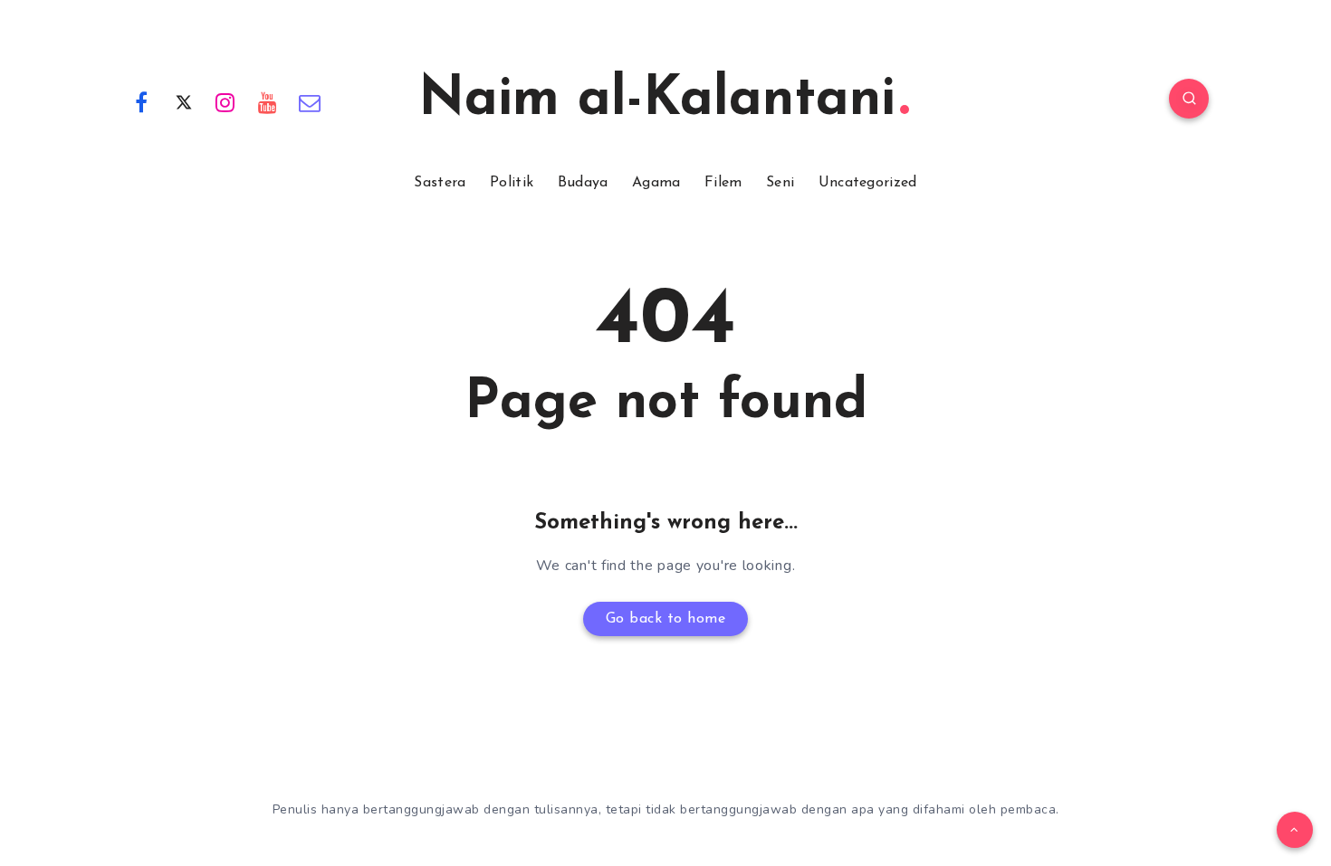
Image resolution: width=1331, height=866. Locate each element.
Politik (511, 183)
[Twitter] (184, 101)
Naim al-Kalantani (656, 100)
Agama (656, 183)
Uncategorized (868, 183)
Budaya (583, 183)
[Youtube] (268, 101)
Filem (723, 183)
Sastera (439, 183)
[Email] (309, 101)
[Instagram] (225, 101)
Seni (780, 183)
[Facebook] (141, 101)
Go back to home (666, 619)
